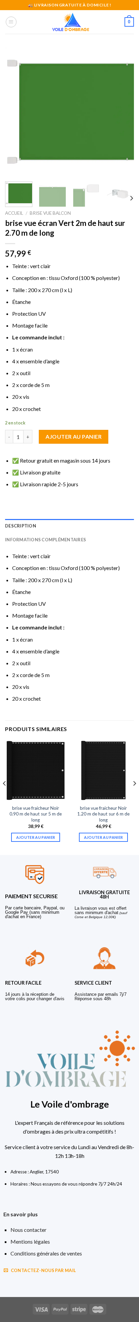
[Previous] (16, 112)
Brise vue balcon (50, 213)
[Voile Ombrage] (70, 22)
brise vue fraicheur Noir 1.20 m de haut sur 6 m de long (103, 814)
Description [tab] (20, 525)
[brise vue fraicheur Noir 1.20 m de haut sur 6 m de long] (103, 770)
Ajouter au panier (74, 436)
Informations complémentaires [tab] (45, 539)
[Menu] (11, 22)
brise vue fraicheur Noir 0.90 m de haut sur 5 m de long (35, 814)
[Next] (123, 112)
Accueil (14, 213)
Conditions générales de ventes (46, 1253)
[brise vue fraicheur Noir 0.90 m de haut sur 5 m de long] (35, 770)
